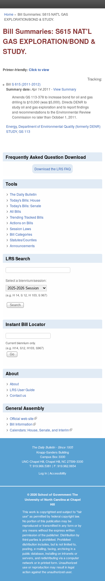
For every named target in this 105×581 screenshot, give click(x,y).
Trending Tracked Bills (26, 217)
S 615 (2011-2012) (26, 84)
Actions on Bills (21, 222)
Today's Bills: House (25, 200)
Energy (11, 126)
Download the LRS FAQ (52, 168)
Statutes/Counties (23, 239)
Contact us (18, 395)
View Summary (64, 89)
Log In (43, 473)
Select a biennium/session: (26, 280)
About (14, 383)
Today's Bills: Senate (25, 205)
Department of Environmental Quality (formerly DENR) (59, 126)
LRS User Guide (22, 389)
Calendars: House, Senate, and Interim (41, 430)
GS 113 (24, 131)
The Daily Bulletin (23, 194)
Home (8, 14)
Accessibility (58, 473)
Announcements (22, 245)
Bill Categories (21, 234)
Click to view (39, 69)
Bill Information (23, 424)
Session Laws (20, 228)
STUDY (11, 131)
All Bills (15, 211)
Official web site (23, 418)
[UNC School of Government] (51, 4)
